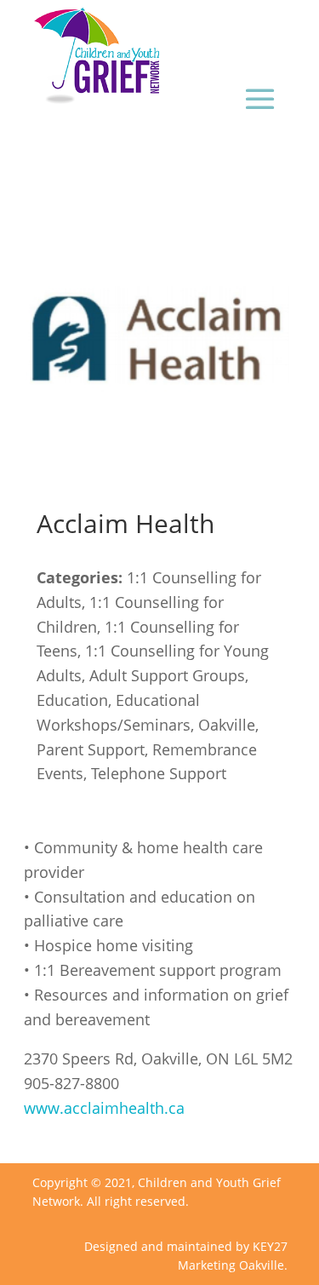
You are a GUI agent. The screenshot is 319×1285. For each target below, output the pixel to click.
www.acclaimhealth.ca (104, 1108)
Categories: (79, 577)
